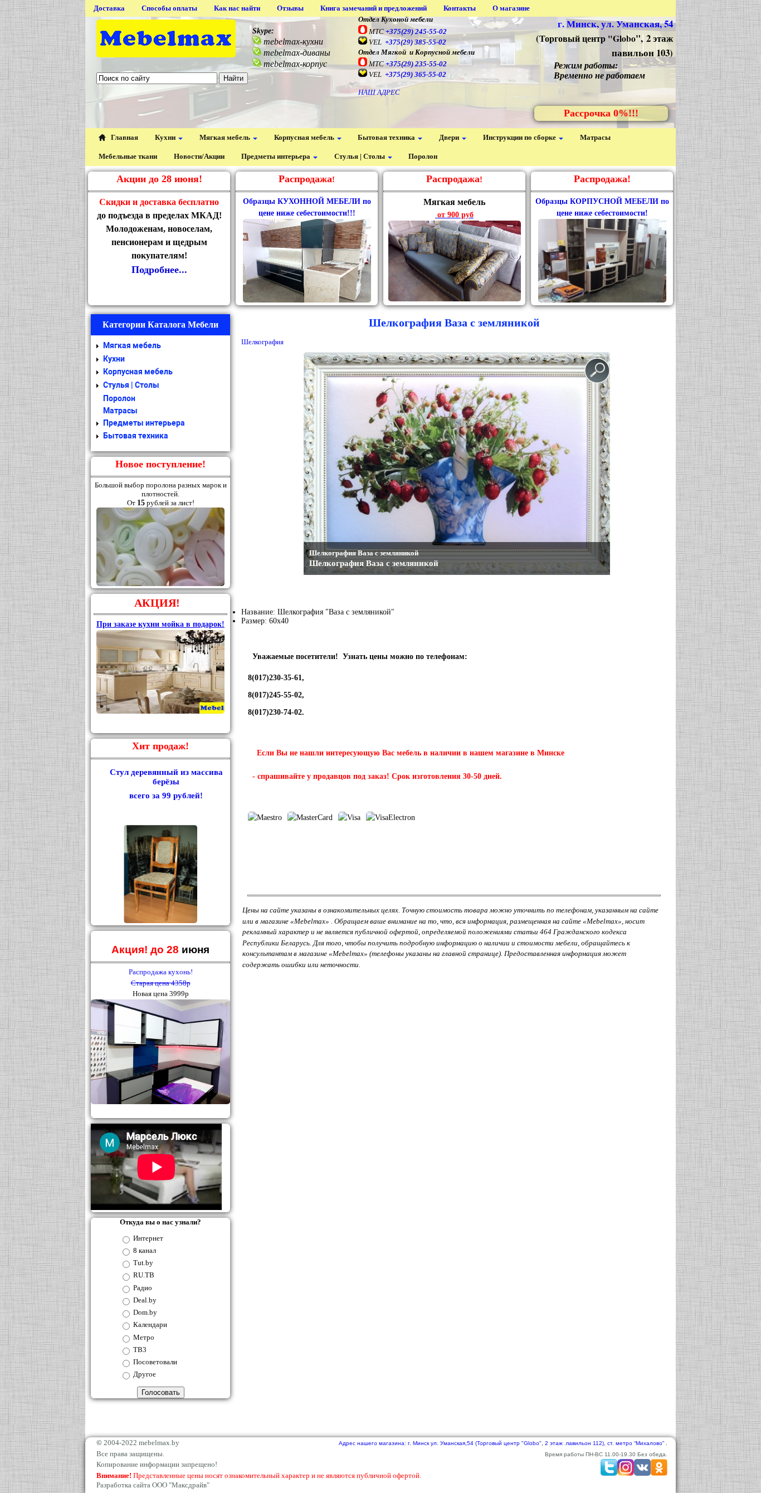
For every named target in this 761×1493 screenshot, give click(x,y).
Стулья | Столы (360, 156)
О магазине (511, 8)
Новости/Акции (199, 156)
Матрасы (595, 137)
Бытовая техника (387, 137)
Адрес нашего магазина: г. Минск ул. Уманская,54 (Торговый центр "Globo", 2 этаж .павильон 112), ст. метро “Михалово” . (503, 1443)
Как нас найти (237, 8)
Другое (144, 1374)
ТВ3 (140, 1349)
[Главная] (166, 39)
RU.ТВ (143, 1275)
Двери (450, 137)
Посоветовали (155, 1362)
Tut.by (143, 1262)
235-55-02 (416, 64)
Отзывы (290, 8)
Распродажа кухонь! (161, 972)
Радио (142, 1288)
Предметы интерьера (276, 156)
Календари (150, 1324)
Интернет (148, 1238)
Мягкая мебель (225, 137)
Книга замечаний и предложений (373, 8)
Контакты (459, 8)
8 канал (144, 1250)
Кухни (166, 137)
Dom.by (145, 1312)
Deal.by (145, 1300)
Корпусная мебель (305, 137)
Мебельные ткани (128, 156)
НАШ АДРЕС (379, 92)
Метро (143, 1337)
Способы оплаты (169, 8)
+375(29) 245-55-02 (416, 31)
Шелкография (262, 342)
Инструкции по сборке (520, 137)
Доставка (109, 8)
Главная (123, 137)
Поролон (422, 156)
